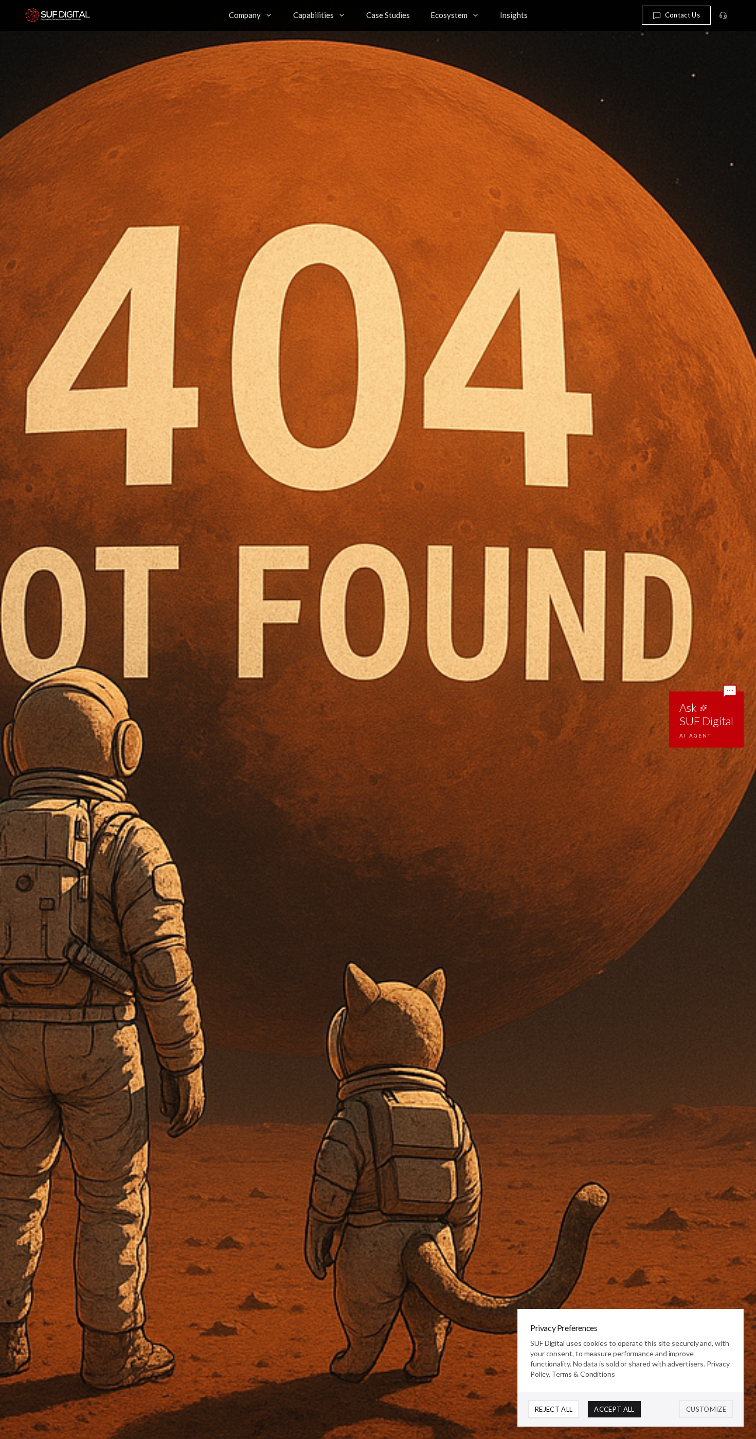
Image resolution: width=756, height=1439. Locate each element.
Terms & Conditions (583, 1374)
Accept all (614, 1409)
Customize (706, 1409)
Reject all (553, 1409)
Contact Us (682, 15)
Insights (514, 15)
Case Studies (388, 15)
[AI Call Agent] (723, 15)
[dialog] (630, 1368)
